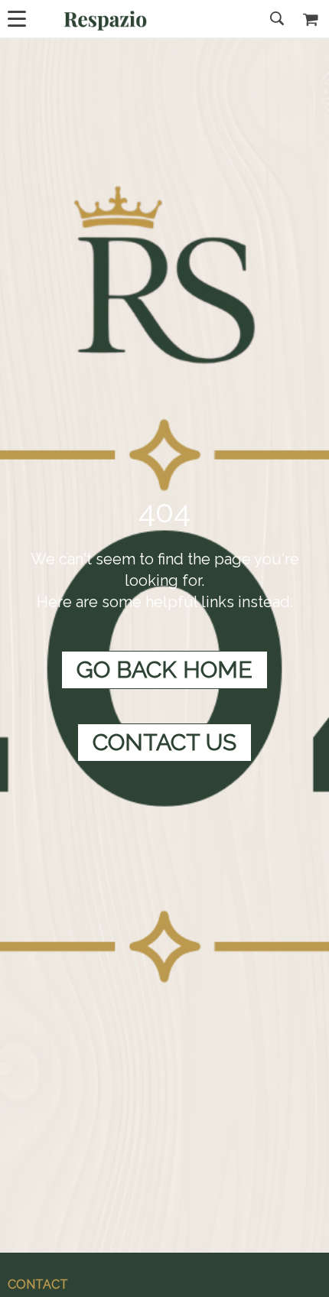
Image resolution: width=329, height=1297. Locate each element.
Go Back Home (164, 669)
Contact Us (164, 742)
